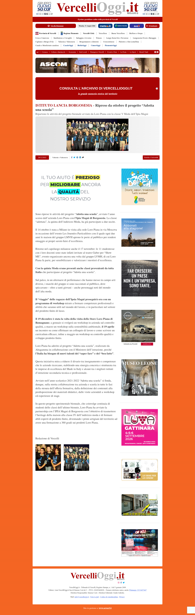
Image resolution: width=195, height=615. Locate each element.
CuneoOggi (95, 45)
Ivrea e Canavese (42, 38)
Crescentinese (108, 42)
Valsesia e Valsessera (66, 42)
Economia (72, 52)
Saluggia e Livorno (83, 38)
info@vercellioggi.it (82, 597)
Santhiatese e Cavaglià (63, 38)
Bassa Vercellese (118, 33)
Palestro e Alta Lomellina (129, 42)
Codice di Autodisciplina (109, 597)
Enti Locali (83, 52)
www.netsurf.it (105, 608)
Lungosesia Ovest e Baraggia (144, 38)
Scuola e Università (151, 157)
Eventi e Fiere (112, 52)
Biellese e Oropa (136, 33)
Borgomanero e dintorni (89, 42)
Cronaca (45, 52)
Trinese (99, 38)
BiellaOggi (82, 45)
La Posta (123, 52)
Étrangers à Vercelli (97, 52)
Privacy (122, 597)
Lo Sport (133, 52)
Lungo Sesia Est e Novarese (117, 38)
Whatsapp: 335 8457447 (138, 590)
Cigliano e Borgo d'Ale (44, 42)
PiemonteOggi (111, 45)
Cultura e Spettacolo (58, 52)
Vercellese (103, 33)
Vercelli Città (88, 33)
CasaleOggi (68, 45)
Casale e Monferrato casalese (47, 45)
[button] (155, 52)
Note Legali (94, 597)
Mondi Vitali (143, 52)
